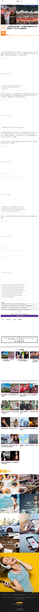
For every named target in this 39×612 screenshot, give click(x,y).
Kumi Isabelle (9, 212)
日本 (15, 319)
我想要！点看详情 (19, 316)
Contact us (19, 602)
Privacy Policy (16, 599)
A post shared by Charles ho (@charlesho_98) (9, 176)
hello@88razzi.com (19, 605)
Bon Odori (8, 319)
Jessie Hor (8, 90)
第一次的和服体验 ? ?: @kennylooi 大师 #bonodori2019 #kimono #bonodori (13, 127)
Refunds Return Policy (22, 599)
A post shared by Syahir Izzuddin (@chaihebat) (9, 250)
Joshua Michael (9, 298)
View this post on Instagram (6, 73)
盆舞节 (20, 319)
